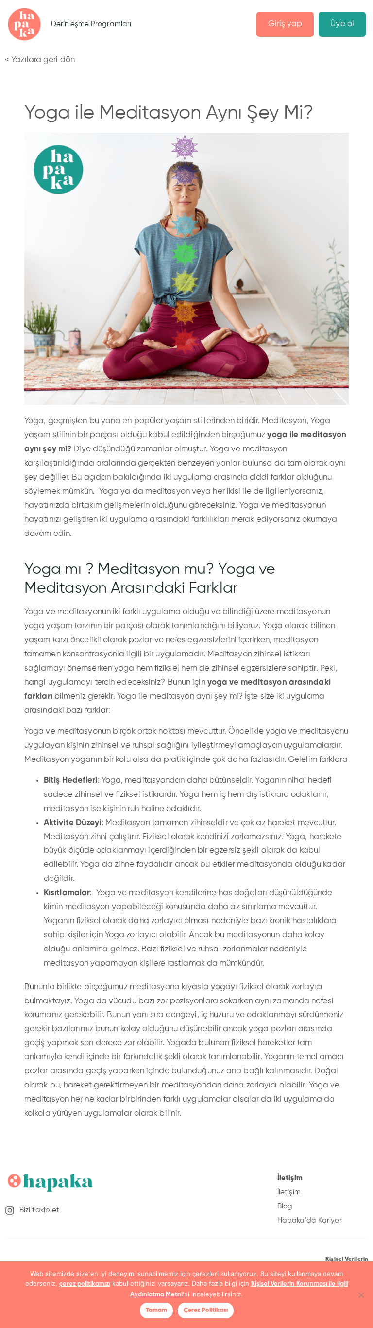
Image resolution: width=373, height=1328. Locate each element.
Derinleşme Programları (91, 24)
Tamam (156, 1310)
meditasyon (323, 435)
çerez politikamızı (84, 1284)
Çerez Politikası (206, 1310)
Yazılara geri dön (43, 60)
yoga (278, 435)
